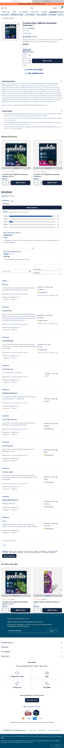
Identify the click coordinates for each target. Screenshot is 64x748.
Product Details (7, 111)
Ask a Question (9, 556)
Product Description (8, 81)
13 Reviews (34, 36)
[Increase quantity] (29, 60)
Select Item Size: (28, 52)
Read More (26, 44)
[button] (16, 154)
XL (29, 55)
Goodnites (31, 28)
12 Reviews (43, 171)
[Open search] (5, 8)
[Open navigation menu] (2, 8)
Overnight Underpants (9, 18)
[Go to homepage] (32, 8)
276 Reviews (44, 599)
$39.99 (27, 50)
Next (4, 545)
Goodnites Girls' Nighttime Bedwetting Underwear (46, 175)
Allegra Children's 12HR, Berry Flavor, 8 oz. (47, 603)
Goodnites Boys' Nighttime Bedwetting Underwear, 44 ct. (15, 175)
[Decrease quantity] (24, 60)
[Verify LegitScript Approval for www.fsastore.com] (36, 713)
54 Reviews (12, 171)
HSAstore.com (48, 1)
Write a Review (32, 207)
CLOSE (57, 745)
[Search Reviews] (29, 271)
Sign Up (52, 631)
